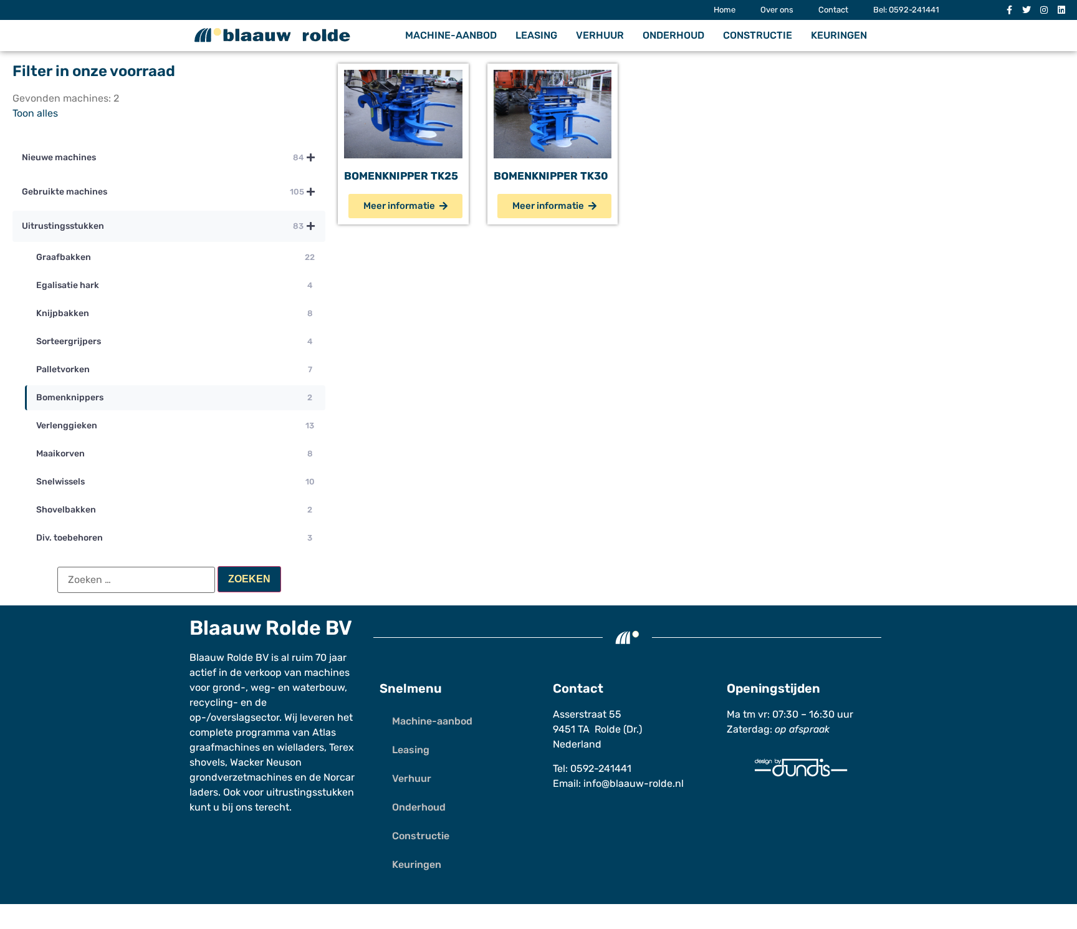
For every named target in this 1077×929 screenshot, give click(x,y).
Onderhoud (673, 35)
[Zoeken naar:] (136, 580)
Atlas (324, 732)
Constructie (757, 35)
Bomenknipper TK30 (551, 176)
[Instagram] (1044, 10)
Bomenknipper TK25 (401, 176)
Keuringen (839, 35)
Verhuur (600, 35)
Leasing (536, 35)
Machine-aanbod (451, 35)
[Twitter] (1026, 10)
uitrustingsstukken (310, 792)
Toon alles (35, 113)
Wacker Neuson (266, 762)
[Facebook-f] (1009, 10)
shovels (207, 762)
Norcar (339, 777)
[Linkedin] (1061, 10)
